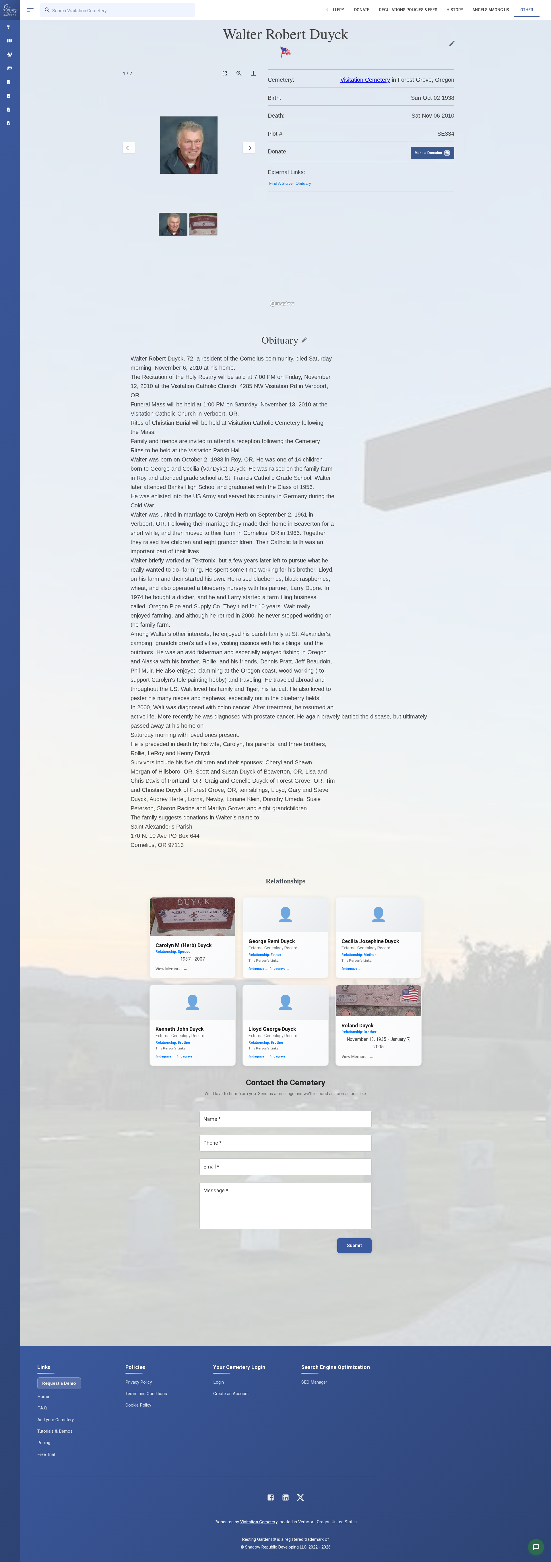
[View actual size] (239, 73)
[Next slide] (249, 147)
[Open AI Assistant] (536, 1547)
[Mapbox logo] (282, 303)
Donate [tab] (361, 9)
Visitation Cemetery (365, 80)
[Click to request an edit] (452, 43)
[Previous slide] (129, 147)
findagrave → (258, 969)
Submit (354, 1245)
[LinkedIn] (286, 1498)
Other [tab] (526, 9)
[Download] (253, 73)
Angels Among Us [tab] (490, 9)
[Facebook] (271, 1498)
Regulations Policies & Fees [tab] (408, 9)
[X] (300, 1498)
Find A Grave (281, 183)
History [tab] (455, 9)
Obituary (303, 183)
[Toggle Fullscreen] (225, 73)
